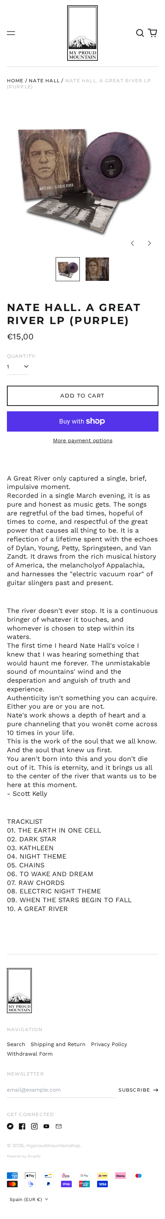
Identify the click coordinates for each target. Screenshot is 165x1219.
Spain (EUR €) (26, 1199)
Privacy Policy (109, 1044)
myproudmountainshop (53, 1145)
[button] (140, 33)
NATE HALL (44, 80)
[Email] (58, 1126)
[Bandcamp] (10, 1126)
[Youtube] (46, 1126)
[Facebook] (22, 1126)
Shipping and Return (58, 1044)
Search (16, 1044)
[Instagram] (34, 1126)
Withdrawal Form (30, 1054)
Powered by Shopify (24, 1156)
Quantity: (22, 356)
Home (15, 80)
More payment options (82, 440)
